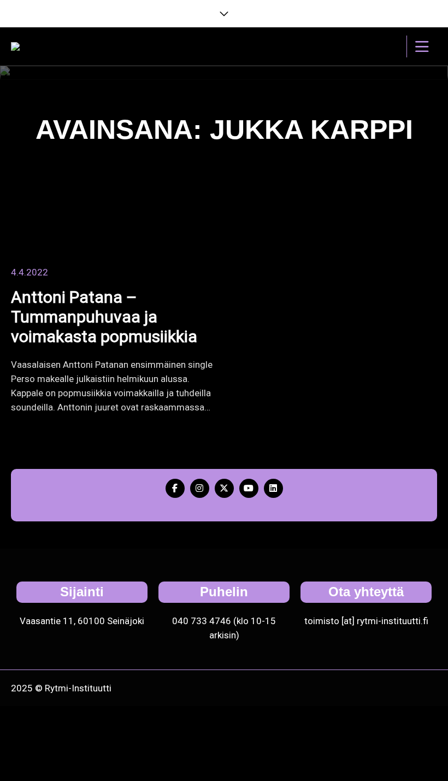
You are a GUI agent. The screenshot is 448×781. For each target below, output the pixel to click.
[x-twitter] (224, 488)
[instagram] (199, 488)
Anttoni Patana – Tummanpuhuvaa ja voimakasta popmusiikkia (104, 316)
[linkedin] (273, 488)
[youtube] (248, 488)
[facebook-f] (175, 488)
